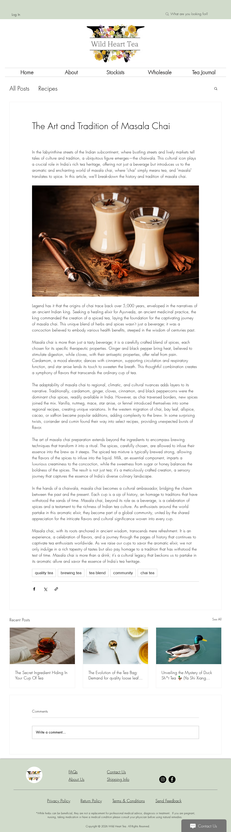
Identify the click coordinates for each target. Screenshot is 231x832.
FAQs (73, 772)
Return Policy (91, 800)
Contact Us (116, 772)
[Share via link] (56, 589)
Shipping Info (118, 779)
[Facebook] (172, 779)
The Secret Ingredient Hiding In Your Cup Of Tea (41, 675)
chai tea (147, 573)
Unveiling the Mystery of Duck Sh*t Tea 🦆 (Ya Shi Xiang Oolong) (187, 675)
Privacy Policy (58, 800)
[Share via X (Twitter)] (45, 589)
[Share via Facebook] (34, 589)
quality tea (44, 573)
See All (217, 619)
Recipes (48, 88)
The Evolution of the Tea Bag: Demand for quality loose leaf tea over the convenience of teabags (113, 675)
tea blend (97, 573)
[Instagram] (162, 779)
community (123, 573)
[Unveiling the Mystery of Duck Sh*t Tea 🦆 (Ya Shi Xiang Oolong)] (188, 646)
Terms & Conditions (128, 800)
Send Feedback (168, 800)
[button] (216, 88)
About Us (76, 779)
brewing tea (71, 573)
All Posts (19, 88)
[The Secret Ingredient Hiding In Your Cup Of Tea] (42, 646)
